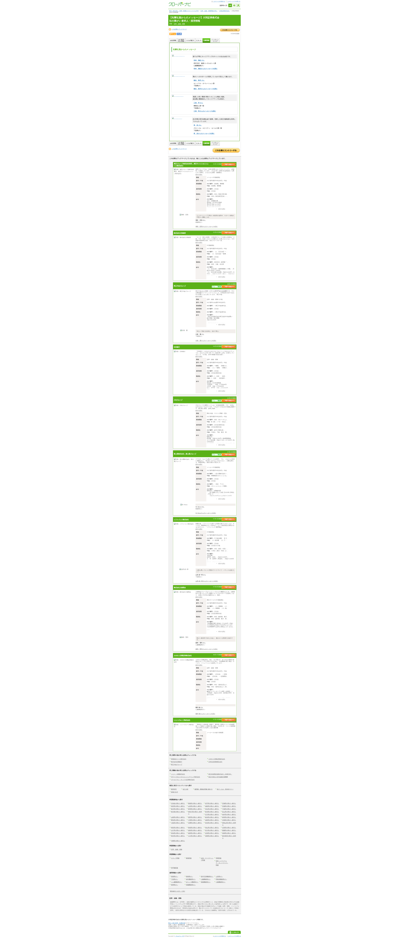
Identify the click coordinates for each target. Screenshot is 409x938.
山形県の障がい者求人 (195, 806)
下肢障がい (174, 879)
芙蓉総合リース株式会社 (178, 759)
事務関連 (189, 858)
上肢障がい (219, 876)
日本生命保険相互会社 (215, 762)
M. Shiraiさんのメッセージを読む (206, 513)
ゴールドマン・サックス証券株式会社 (183, 779)
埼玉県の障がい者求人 (212, 809)
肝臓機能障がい (191, 885)
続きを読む (199, 174)
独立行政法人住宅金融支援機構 (218, 777)
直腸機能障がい (206, 882)
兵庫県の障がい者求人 (195, 823)
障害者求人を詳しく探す (177, 891)
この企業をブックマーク (179, 29)
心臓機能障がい (206, 879)
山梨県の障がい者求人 (178, 817)
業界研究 (174, 789)
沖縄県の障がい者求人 (178, 841)
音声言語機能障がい (207, 876)
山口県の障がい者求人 (178, 830)
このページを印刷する (219, 1)
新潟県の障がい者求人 (212, 812)
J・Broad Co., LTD (179, 936)
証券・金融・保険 (179, 24)
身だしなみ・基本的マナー (225, 789)
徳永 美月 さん (199, 80)
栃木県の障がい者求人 (178, 809)
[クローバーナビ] (180, 5)
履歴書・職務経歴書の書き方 (203, 789)
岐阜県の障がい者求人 (212, 817)
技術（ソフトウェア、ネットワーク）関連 (222, 863)
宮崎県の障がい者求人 (212, 836)
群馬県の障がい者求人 (195, 809)
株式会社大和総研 (180, 233)
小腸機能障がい (220, 882)
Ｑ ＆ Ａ (198, 40)
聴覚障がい (189, 876)
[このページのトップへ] (234, 933)
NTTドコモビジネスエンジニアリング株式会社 (185, 777)
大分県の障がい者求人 (195, 836)
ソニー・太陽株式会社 (178, 774)
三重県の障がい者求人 (195, 820)
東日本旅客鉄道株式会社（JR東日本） (220, 774)
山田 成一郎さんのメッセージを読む (207, 581)
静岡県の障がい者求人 (229, 817)
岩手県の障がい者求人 (212, 803)
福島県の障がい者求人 (212, 806)
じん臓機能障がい (176, 882)
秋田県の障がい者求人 (178, 806)
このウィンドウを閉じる (233, 1)
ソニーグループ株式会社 (182, 720)
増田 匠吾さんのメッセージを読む (207, 226)
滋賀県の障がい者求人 (212, 820)
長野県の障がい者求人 (195, 817)
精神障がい (174, 885)
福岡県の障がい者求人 (195, 833)
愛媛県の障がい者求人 (229, 830)
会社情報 (173, 40)
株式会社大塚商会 (180, 587)
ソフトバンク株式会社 (181, 519)
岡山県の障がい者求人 (212, 827)
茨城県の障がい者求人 (229, 806)
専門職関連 (174, 868)
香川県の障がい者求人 (212, 830)
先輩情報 (206, 40)
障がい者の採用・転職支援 (176, 923)
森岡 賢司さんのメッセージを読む (207, 649)
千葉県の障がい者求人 (229, 809)
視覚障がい (174, 876)
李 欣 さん (198, 125)
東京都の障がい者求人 (178, 812)
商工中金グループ (180, 286)
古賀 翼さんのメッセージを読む (206, 340)
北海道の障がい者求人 (178, 803)
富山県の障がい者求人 (229, 812)
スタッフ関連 (175, 858)
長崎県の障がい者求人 (229, 833)
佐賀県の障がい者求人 (212, 833)
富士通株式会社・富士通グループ (185, 454)
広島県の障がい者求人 (229, 827)
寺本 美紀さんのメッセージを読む (205, 68)
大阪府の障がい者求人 (178, 823)
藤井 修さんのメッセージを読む (205, 714)
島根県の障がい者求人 (195, 827)
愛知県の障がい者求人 (178, 820)
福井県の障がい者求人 (229, 814)
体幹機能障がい (191, 879)
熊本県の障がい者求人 (178, 836)
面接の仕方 (174, 792)
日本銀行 (177, 347)
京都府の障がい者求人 (229, 820)
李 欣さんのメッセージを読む (204, 133)
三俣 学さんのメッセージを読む (205, 111)
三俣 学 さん (198, 103)
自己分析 (185, 789)
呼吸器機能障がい (221, 879)
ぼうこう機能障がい (192, 882)
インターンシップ (215, 40)
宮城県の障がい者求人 (229, 803)
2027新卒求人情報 (181, 40)
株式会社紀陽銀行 (176, 762)
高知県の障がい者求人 (178, 833)
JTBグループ (178, 400)
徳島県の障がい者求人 (195, 830)
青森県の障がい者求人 (195, 803)
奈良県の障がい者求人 (212, 823)
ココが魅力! (190, 40)
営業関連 (218, 858)
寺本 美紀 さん (199, 60)
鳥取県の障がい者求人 (178, 827)
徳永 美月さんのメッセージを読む (205, 89)
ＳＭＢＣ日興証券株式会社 (183, 655)
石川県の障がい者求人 (212, 814)
